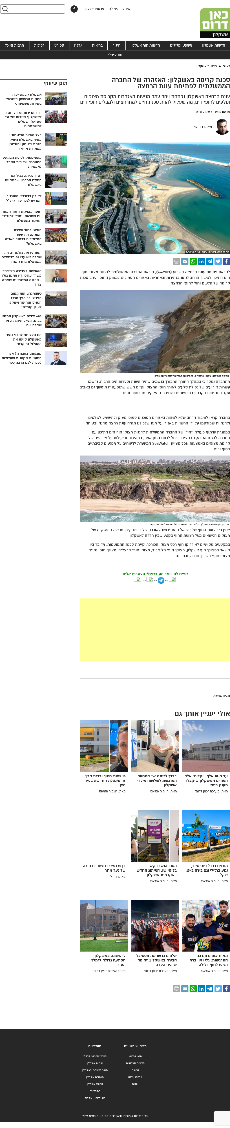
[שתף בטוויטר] (218, 261)
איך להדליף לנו (119, 8)
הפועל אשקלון (95, 1084)
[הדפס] (176, 261)
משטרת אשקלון (95, 1077)
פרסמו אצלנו (94, 8)
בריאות (97, 45)
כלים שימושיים (135, 1046)
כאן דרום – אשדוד (95, 1098)
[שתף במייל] (184, 261)
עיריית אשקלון (95, 1063)
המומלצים (95, 1091)
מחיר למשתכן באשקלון (95, 1070)
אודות (135, 1084)
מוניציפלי (115, 54)
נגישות (135, 1070)
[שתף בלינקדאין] (201, 261)
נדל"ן (78, 45)
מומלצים (94, 1046)
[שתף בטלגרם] (209, 261)
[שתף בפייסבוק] (74, 9)
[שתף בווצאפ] (193, 261)
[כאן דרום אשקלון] (207, 19)
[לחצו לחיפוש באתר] (5, 9)
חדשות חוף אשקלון (145, 45)
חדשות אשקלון (213, 45)
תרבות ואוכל (14, 45)
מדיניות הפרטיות (135, 1063)
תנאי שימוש (135, 1056)
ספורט (59, 45)
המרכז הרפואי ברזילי (94, 1056)
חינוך (116, 45)
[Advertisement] (155, 629)
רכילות (39, 45)
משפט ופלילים (181, 45)
